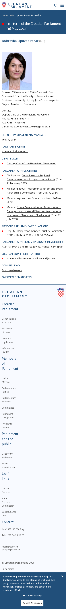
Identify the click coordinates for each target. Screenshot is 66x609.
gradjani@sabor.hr (11, 549)
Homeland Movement (15, 151)
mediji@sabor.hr (10, 546)
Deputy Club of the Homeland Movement (31, 163)
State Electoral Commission (8, 502)
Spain (60, 246)
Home (5, 15)
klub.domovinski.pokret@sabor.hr (30, 126)
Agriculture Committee (31, 198)
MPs (12, 15)
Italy (53, 246)
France (45, 246)
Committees (8, 407)
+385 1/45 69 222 (15, 535)
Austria (6, 246)
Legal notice (8, 568)
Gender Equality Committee (47, 231)
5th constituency (12, 270)
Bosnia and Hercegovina (26, 246)
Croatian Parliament (20, 5)
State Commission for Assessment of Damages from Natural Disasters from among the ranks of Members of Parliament (34, 211)
